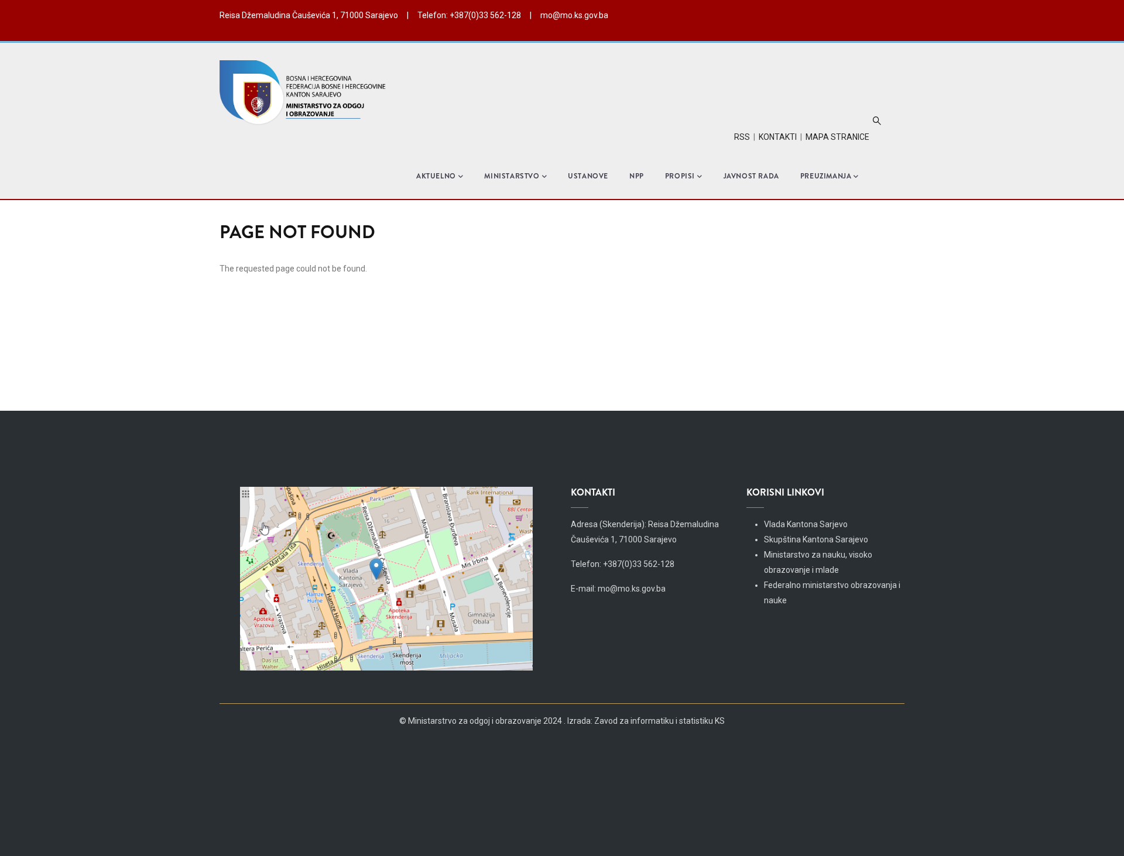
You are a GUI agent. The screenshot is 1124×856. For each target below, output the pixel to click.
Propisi (680, 176)
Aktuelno (436, 176)
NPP (636, 176)
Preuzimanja (826, 176)
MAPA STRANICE (837, 137)
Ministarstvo (511, 176)
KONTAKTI (778, 137)
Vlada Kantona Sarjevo (806, 524)
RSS (742, 137)
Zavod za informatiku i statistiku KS (659, 721)
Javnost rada (751, 176)
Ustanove (588, 176)
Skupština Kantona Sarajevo (816, 539)
